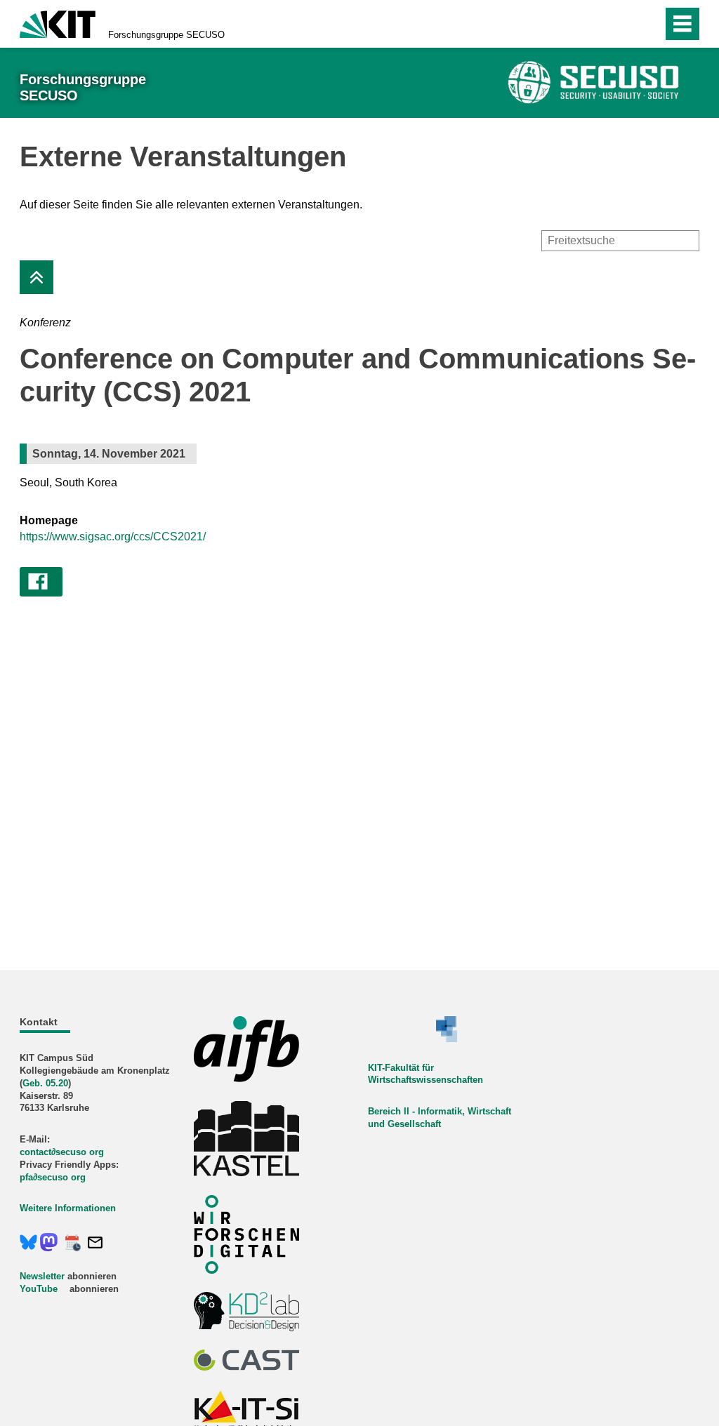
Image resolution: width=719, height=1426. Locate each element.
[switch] (621, 24)
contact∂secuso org (62, 1152)
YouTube (39, 1289)
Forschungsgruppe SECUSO (166, 34)
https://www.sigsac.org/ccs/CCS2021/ (113, 536)
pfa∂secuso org (53, 1177)
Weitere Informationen (68, 1208)
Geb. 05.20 (45, 1083)
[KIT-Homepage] (57, 23)
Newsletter (42, 1276)
